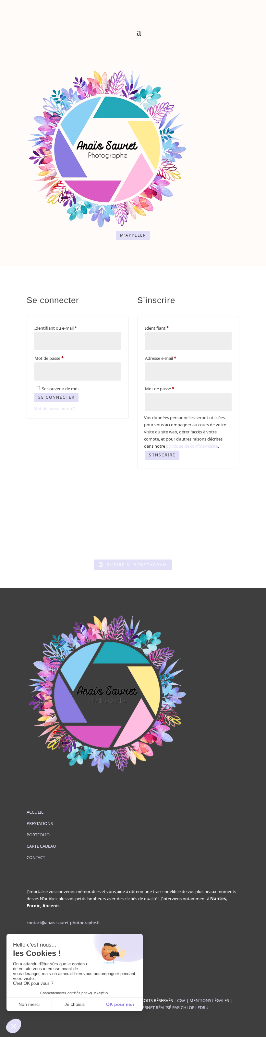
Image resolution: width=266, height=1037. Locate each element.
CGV (181, 1000)
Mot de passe (59, 358)
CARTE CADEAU (41, 846)
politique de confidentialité (192, 446)
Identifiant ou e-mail (66, 328)
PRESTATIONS (40, 823)
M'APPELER (133, 235)
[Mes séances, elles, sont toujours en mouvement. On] (224, 545)
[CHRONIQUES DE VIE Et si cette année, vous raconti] (163, 545)
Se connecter (56, 397)
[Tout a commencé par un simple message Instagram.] (42, 545)
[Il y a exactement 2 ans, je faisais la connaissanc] (72, 545)
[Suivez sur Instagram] (139, 61)
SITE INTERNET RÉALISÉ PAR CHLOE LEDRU (167, 1007)
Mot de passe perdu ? (54, 408)
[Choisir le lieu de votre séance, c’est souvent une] (194, 545)
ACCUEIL (35, 812)
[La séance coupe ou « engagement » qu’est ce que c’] (102, 545)
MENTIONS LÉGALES (209, 1000)
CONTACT (36, 857)
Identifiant (167, 328)
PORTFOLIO (38, 835)
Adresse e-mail (171, 358)
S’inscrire (162, 455)
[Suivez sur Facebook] (126, 61)
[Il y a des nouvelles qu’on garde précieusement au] (133, 545)
